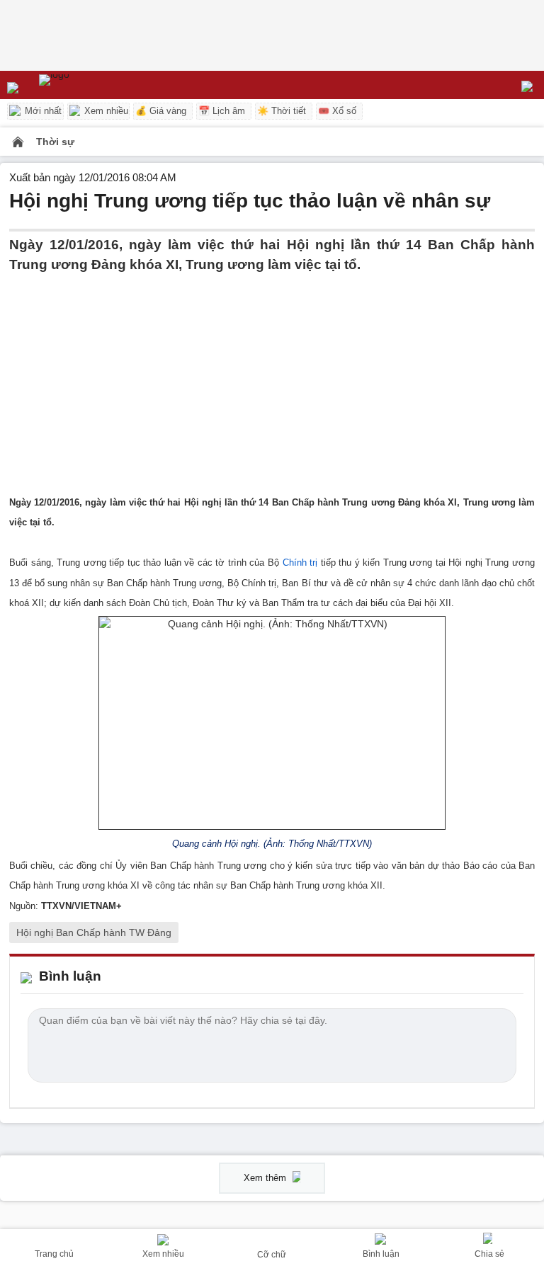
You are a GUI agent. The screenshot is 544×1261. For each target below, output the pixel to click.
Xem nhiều (104, 110)
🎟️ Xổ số (337, 110)
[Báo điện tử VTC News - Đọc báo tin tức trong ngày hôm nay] (86, 85)
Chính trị (300, 562)
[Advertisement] (272, 374)
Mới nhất (42, 110)
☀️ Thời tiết (281, 110)
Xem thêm (266, 1177)
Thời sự (55, 141)
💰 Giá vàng (160, 110)
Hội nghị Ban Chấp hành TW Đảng (93, 932)
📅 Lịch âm (221, 110)
